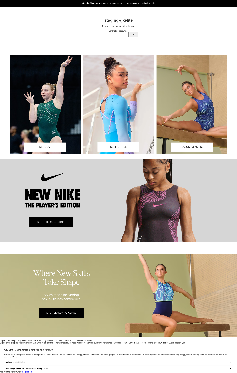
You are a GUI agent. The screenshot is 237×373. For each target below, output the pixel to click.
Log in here (27, 372)
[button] (45, 104)
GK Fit (14, 357)
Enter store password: (118, 31)
